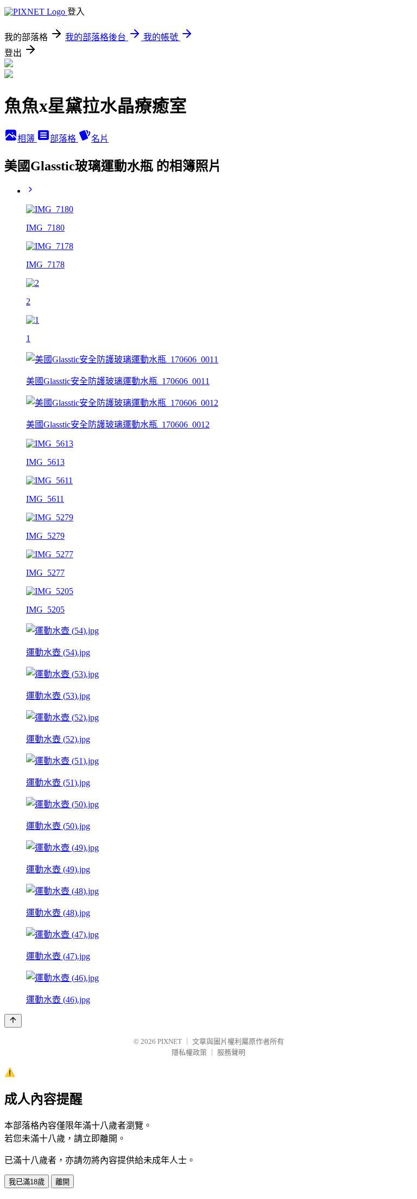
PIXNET (169, 1041)
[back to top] (13, 1021)
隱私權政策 (189, 1052)
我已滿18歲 (27, 1182)
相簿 (27, 138)
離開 (62, 1182)
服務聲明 (231, 1052)
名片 (100, 138)
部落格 (64, 138)
